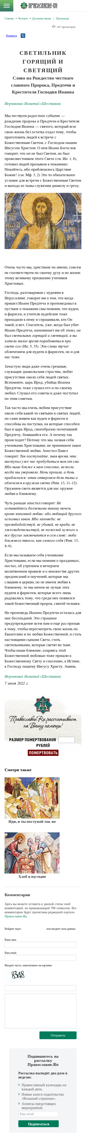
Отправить (58, 1035)
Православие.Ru (16, 916)
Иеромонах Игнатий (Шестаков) (33, 103)
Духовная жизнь (41, 18)
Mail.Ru (42, 928)
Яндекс (34, 928)
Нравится (11, 35)
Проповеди (62, 18)
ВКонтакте (26, 928)
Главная (9, 18)
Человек (23, 18)
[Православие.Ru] (38, 5)
